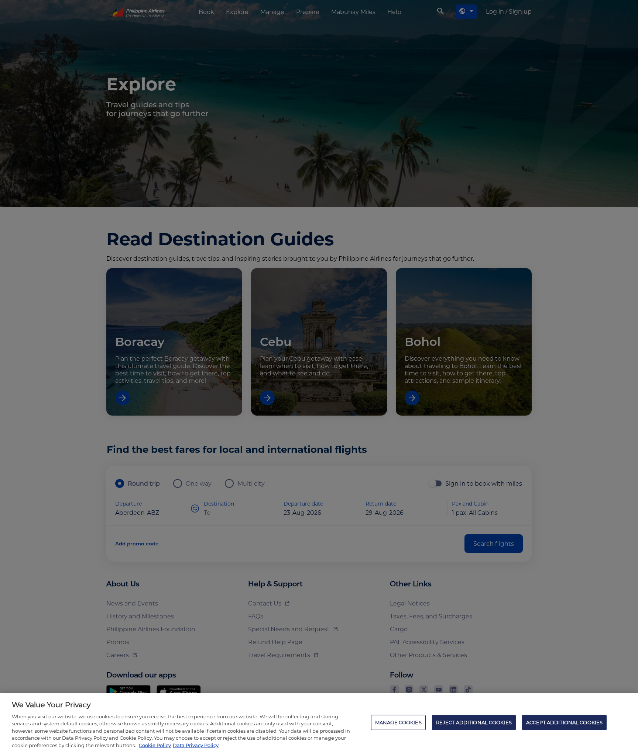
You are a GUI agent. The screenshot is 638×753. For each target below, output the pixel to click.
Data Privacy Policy (196, 745)
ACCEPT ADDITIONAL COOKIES (564, 722)
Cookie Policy (155, 745)
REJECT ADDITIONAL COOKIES (474, 722)
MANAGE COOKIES (398, 722)
